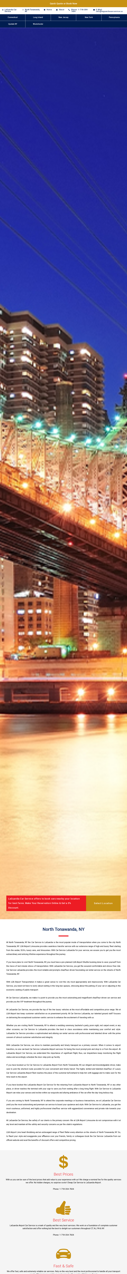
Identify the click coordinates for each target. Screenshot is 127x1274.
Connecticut (12, 17)
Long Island (38, 17)
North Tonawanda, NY (32, 10)
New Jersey (63, 17)
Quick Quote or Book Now (63, 3)
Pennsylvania (114, 17)
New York (89, 17)
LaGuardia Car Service (11, 10)
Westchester (38, 24)
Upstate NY (12, 24)
